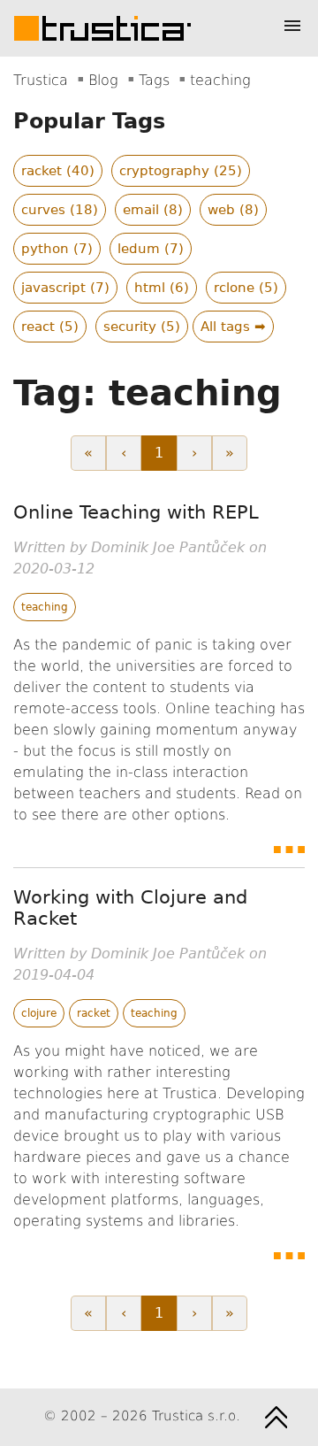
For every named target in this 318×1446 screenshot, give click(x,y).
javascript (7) (65, 288)
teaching (44, 607)
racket (93, 1013)
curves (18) (59, 210)
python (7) (57, 249)
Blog (103, 80)
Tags (154, 80)
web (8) (233, 210)
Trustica (40, 80)
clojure (39, 1013)
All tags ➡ (233, 327)
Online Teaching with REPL (136, 512)
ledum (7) (150, 249)
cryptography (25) (180, 171)
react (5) (50, 327)
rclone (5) (246, 288)
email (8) (153, 210)
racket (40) (58, 171)
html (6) (161, 288)
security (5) (141, 327)
